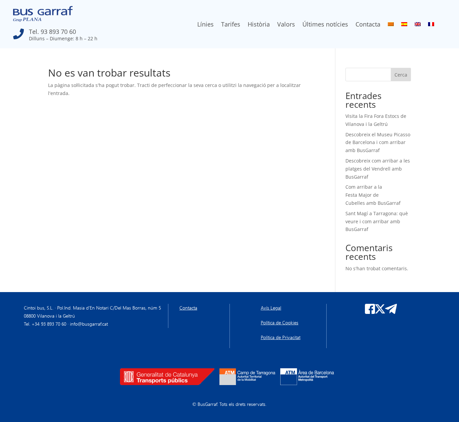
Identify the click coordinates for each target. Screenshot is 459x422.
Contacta (368, 25)
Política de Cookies (279, 322)
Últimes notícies (325, 25)
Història (259, 25)
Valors (286, 25)
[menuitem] (391, 25)
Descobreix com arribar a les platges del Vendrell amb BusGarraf (377, 168)
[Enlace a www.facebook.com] (370, 312)
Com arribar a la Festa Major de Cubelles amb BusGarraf (373, 195)
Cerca (400, 75)
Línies (205, 25)
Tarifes (230, 25)
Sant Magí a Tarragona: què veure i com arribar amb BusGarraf (376, 221)
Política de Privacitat (280, 337)
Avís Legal (271, 307)
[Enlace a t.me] (391, 312)
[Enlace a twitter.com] (380, 312)
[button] (77, 32)
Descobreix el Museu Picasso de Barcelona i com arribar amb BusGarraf (377, 142)
